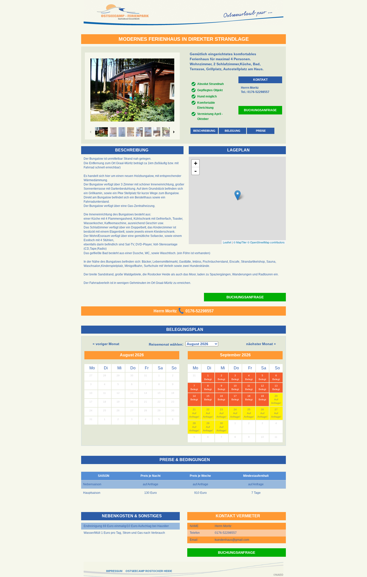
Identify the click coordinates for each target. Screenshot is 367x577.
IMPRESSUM (114, 571)
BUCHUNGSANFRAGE (260, 110)
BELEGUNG (232, 130)
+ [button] (195, 163)
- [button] (195, 170)
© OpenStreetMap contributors (266, 242)
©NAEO (278, 574)
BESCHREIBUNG (204, 130)
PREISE (261, 130)
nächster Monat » (261, 344)
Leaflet (227, 242)
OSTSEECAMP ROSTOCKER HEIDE (149, 571)
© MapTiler (240, 242)
